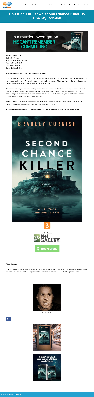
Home (27, 5)
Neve (3, 394)
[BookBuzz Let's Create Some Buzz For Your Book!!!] (6, 5)
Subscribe (62, 5)
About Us (35, 5)
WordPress (17, 394)
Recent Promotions (75, 5)
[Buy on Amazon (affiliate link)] (47, 41)
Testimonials (53, 5)
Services (43, 5)
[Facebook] (8, 319)
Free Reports (88, 5)
